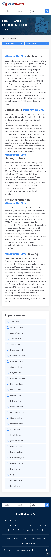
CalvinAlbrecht (17, 361)
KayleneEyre (16, 469)
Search (47, 11)
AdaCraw (14, 322)
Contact (41, 538)
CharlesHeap (16, 367)
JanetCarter (15, 435)
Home (8, 538)
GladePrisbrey (16, 418)
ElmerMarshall (16, 406)
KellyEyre (14, 474)
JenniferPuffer (16, 440)
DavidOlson (15, 389)
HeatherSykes (16, 423)
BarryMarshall (16, 350)
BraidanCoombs (17, 356)
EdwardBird (15, 401)
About (16, 538)
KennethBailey (16, 480)
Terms (32, 538)
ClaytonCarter (16, 372)
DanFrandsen (16, 384)
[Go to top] (48, 554)
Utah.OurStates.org (13, 4)
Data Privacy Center (25, 543)
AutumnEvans (16, 344)
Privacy (24, 538)
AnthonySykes (17, 338)
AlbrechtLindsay (17, 327)
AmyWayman (16, 333)
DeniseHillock (16, 395)
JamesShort (15, 429)
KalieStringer (16, 446)
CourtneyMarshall (18, 378)
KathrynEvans (16, 463)
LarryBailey (15, 486)
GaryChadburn (17, 412)
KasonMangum (17, 457)
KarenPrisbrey (16, 452)
